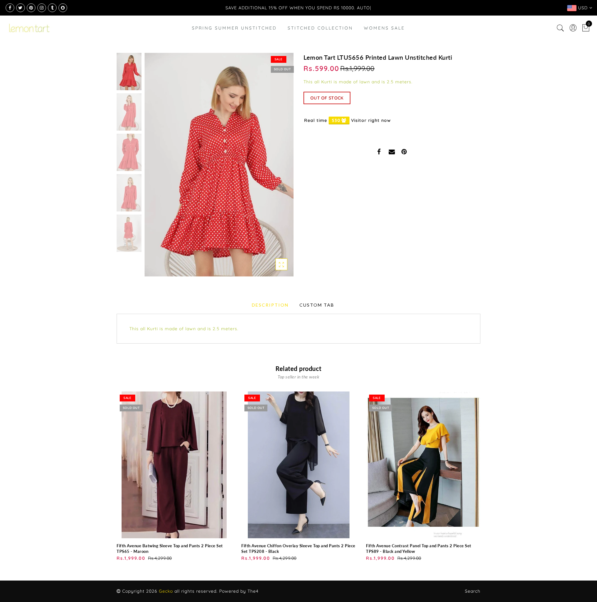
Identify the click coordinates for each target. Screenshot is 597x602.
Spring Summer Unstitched (234, 28)
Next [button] (274, 168)
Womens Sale (384, 28)
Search (472, 591)
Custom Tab (316, 305)
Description (270, 305)
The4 (253, 591)
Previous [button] (156, 168)
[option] (219, 164)
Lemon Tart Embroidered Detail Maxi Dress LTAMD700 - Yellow (67, 574)
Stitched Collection (320, 28)
